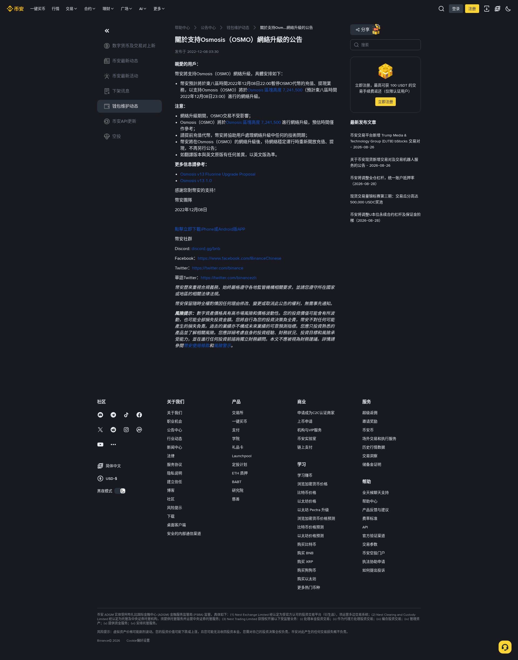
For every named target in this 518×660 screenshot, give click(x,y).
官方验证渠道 (373, 535)
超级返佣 (369, 412)
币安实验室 (306, 438)
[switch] (120, 491)
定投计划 (239, 464)
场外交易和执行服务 (379, 438)
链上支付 (304, 447)
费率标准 (369, 518)
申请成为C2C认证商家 (316, 412)
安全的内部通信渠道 (184, 533)
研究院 (237, 490)
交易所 (237, 412)
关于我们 (174, 412)
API (365, 527)
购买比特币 (306, 544)
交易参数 (369, 544)
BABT (236, 481)
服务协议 (174, 464)
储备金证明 (371, 464)
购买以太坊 (306, 578)
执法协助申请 (373, 561)
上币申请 (304, 421)
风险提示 (174, 507)
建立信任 (174, 481)
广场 (124, 8)
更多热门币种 (308, 587)
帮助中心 (369, 501)
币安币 (368, 430)
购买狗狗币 (306, 570)
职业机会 (174, 421)
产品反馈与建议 (375, 509)
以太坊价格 (306, 501)
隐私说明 (174, 473)
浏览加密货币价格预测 (316, 518)
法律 (171, 455)
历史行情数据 (373, 447)
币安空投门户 (373, 552)
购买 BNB (305, 552)
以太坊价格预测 (310, 535)
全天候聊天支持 (375, 492)
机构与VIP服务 (309, 430)
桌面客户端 (176, 524)
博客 (171, 490)
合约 (88, 8)
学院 (236, 438)
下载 (171, 516)
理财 (106, 8)
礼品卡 (237, 447)
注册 (472, 8)
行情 (55, 8)
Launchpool (241, 455)
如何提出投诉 (373, 570)
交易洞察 (369, 455)
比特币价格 (306, 492)
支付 (236, 430)
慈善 (236, 499)
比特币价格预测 (310, 527)
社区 (171, 499)
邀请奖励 (369, 421)
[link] (129, 45)
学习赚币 (304, 475)
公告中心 (174, 430)
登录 (456, 8)
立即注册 (385, 101)
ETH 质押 (240, 473)
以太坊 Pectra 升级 (313, 509)
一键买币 (37, 8)
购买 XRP (305, 561)
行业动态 (174, 438)
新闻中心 (174, 447)
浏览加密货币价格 (312, 483)
